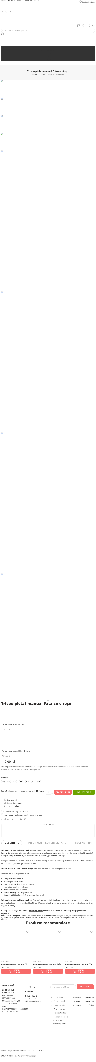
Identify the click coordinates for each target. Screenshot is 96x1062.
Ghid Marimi (11, 800)
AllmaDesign (31, 1056)
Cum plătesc (59, 997)
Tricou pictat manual (10, 850)
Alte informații (59, 1009)
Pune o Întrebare (13, 806)
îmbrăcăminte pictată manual (81, 916)
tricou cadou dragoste (10, 917)
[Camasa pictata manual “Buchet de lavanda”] (16, 943)
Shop (50, 54)
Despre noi (50, 51)
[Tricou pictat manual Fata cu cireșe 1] (48, 503)
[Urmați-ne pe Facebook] (2, 11)
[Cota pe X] (13, 819)
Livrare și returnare (14, 803)
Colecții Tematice (45, 74)
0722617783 (30, 998)
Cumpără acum (84, 792)
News (50, 57)
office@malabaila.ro (33, 1001)
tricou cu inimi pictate (28, 917)
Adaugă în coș (63, 792)
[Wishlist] (83, 26)
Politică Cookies (60, 1013)
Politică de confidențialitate (59, 1022)
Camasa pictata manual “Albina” (48, 964)
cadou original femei (60, 916)
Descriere (11, 843)
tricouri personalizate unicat (71, 917)
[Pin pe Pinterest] (21, 819)
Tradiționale (59, 74)
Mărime (4, 777)
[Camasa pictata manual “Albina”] (48, 943)
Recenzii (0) (83, 843)
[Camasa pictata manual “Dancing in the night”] (80, 943)
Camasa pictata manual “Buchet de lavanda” (16, 964)
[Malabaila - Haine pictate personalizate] (48, 18)
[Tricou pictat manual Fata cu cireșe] (7, 89)
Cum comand (59, 1001)
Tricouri (40, 916)
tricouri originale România (48, 917)
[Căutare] (93, 26)
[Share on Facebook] (17, 819)
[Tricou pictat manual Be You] (3, 714)
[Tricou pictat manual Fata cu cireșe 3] (48, 636)
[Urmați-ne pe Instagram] (6, 11)
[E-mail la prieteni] (25, 819)
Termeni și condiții (61, 1017)
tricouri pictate (36, 911)
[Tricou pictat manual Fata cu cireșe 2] (48, 362)
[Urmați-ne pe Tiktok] (10, 11)
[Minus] (52, 793)
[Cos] (78, 25)
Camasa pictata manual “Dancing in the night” (80, 964)
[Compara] (88, 26)
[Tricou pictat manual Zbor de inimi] (3, 741)
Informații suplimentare (47, 843)
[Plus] (52, 791)
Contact (50, 60)
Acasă (50, 47)
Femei (23, 916)
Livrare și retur (60, 1005)
